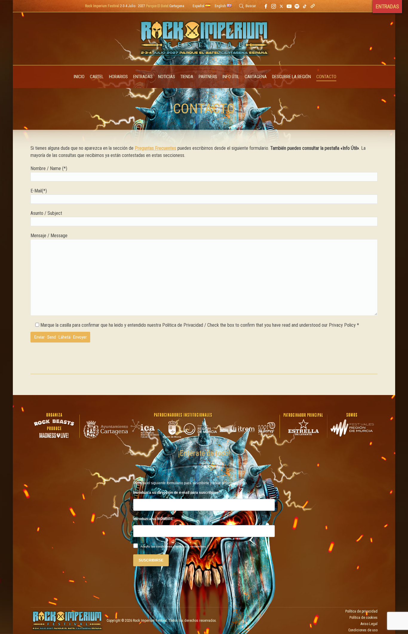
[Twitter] (281, 6)
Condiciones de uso (363, 630)
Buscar (251, 6)
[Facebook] (265, 6)
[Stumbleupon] (304, 6)
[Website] (312, 6)
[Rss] (296, 6)
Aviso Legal (369, 624)
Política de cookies (363, 618)
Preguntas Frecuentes (155, 148)
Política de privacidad (361, 611)
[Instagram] (273, 6)
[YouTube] (289, 6)
